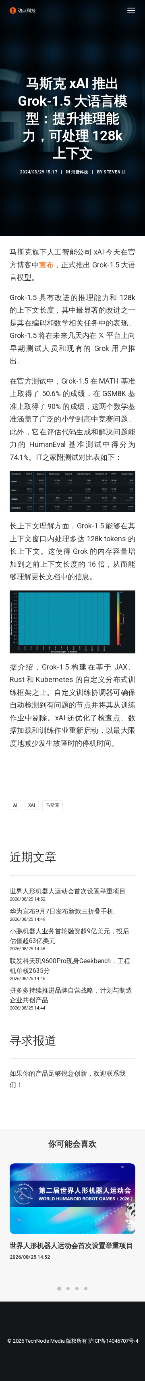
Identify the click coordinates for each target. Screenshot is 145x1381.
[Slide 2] (68, 1289)
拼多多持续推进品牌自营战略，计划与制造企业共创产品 (71, 995)
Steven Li (114, 172)
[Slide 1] (59, 1289)
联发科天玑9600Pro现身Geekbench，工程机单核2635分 (70, 965)
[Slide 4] (85, 1289)
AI (15, 805)
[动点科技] (22, 10)
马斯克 (52, 805)
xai (31, 805)
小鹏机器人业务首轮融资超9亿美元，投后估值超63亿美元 (69, 936)
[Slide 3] (76, 1289)
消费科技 (79, 172)
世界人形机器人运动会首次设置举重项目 (68, 891)
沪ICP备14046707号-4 (113, 1341)
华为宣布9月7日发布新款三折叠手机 (62, 911)
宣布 (46, 265)
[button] (131, 10)
